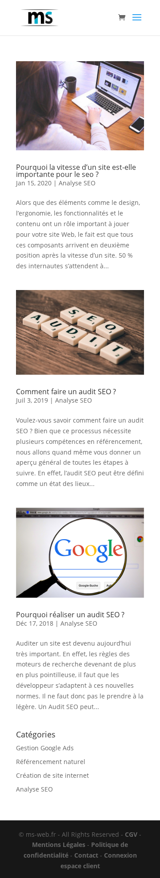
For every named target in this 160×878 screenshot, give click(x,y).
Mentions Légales (58, 844)
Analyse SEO (77, 183)
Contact (86, 855)
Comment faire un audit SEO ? (66, 391)
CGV (131, 834)
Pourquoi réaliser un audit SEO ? (70, 614)
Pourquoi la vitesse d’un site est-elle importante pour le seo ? (76, 170)
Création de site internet (52, 775)
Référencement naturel (50, 761)
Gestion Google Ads (45, 748)
